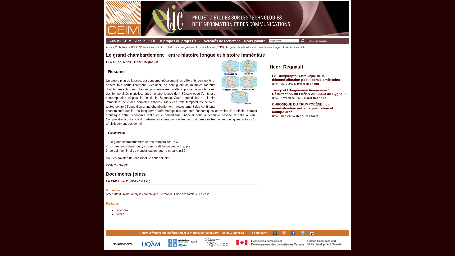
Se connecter (259, 233)
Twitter (119, 213)
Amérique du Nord (118, 194)
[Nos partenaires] (123, 246)
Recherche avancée (317, 41)
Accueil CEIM (120, 41)
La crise (204, 194)
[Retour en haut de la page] (312, 233)
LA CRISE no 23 (117, 181)
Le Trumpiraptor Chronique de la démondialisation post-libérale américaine (306, 78)
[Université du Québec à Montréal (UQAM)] (150, 246)
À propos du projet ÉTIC (180, 41)
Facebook (121, 210)
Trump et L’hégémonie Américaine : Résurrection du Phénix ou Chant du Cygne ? (309, 92)
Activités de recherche (222, 41)
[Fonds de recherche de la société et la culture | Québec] (216, 246)
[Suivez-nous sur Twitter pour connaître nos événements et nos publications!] (302, 233)
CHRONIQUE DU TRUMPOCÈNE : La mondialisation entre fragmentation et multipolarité (302, 108)
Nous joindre (254, 41)
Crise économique (186, 194)
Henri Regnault (146, 62)
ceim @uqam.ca (233, 233)
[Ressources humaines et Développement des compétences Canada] (289, 246)
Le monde (166, 194)
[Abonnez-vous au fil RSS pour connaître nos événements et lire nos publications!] (284, 233)
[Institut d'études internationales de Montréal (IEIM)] (182, 246)
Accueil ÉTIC (145, 41)
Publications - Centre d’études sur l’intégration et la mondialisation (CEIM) (182, 47)
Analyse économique (144, 194)
